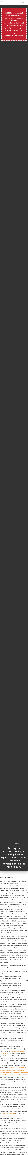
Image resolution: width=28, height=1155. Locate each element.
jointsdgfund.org (17, 35)
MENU (22, 2)
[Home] (6, 2)
